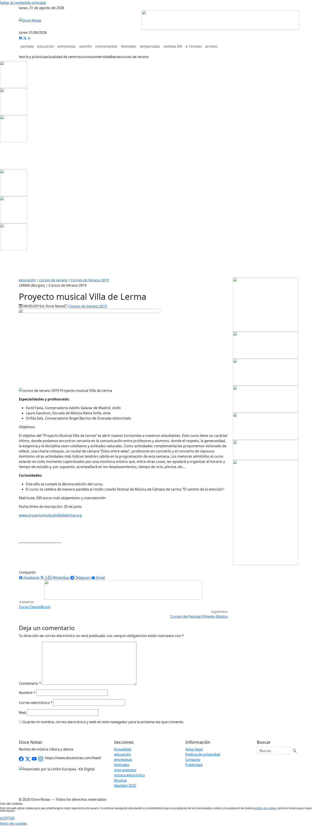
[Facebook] (21, 37)
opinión (85, 46)
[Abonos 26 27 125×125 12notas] (13, 128)
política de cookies (266, 808)
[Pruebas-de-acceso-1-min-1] (265, 512)
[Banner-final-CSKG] (1, 155)
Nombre (27, 692)
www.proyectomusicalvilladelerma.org (50, 515)
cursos (86, 56)
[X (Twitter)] (25, 37)
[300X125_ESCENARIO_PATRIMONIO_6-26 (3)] (265, 399)
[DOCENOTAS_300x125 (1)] (265, 371)
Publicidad (193, 764)
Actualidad (122, 749)
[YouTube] (34, 759)
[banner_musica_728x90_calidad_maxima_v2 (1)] (220, 19)
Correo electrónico (35, 702)
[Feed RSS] (29, 37)
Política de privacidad (202, 754)
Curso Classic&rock (34, 606)
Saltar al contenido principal (23, 2)
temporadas (150, 46)
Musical (120, 780)
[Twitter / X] (27, 759)
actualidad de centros (63, 56)
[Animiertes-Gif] (13, 101)
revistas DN (172, 46)
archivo (211, 46)
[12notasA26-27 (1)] (265, 344)
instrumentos (106, 46)
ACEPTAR (7, 818)
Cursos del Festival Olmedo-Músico (199, 616)
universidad (101, 56)
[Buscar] (294, 751)
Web (22, 712)
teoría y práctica (32, 56)
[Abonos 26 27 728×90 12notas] (123, 589)
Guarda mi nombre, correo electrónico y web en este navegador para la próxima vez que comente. (103, 722)
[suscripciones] (265, 449)
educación (45, 46)
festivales (128, 46)
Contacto (192, 759)
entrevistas (67, 46)
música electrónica (129, 775)
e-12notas (194, 46)
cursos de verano (134, 56)
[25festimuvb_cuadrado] (13, 74)
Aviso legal (194, 749)
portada (27, 46)
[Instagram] (40, 759)
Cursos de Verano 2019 (90, 280)
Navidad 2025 (125, 785)
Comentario (30, 683)
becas (115, 56)
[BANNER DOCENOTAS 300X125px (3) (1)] (265, 426)
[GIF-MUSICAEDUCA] (265, 304)
